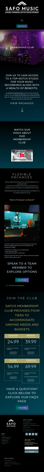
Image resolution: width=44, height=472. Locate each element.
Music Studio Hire (6, 438)
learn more (22, 408)
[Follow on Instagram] (33, 434)
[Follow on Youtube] (30, 434)
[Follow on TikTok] (36, 434)
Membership (5, 440)
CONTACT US (28, 430)
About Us (4, 443)
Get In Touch (22, 26)
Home (3, 435)
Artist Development (6, 437)
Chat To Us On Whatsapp (16, 285)
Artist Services (5, 442)
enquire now (22, 280)
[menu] (22, 20)
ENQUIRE (13, 352)
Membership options (19, 182)
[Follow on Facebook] (26, 434)
